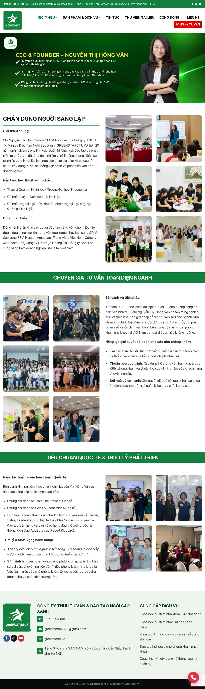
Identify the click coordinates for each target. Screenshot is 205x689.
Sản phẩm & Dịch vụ (80, 17)
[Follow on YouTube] (200, 4)
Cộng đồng (169, 17)
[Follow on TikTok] (196, 4)
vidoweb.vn (132, 683)
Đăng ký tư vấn (188, 24)
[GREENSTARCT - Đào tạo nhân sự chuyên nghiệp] (12, 20)
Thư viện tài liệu (139, 17)
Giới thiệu (46, 17)
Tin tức (113, 17)
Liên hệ (193, 17)
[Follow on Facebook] (192, 4)
